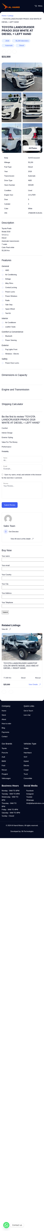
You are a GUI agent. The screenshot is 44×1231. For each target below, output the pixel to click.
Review (5, 483)
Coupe (26, 770)
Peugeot (5, 774)
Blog (3, 728)
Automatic (9, 45)
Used (30, 190)
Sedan (26, 748)
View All (5, 629)
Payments (5, 732)
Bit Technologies (28, 831)
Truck (26, 774)
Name (5, 458)
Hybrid (26, 761)
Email (5, 466)
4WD (30, 180)
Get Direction (14, 532)
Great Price (9, 637)
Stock (4, 715)
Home (4, 16)
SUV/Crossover (34, 158)
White (30, 208)
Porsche (5, 753)
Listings (10, 16)
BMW (4, 761)
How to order (6, 723)
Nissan (4, 770)
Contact (4, 736)
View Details (33, 684)
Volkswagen (6, 778)
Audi (3, 757)
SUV (25, 757)
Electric (26, 765)
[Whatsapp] (6, 1225)
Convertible (28, 778)
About (4, 719)
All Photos (33, 148)
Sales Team (9, 526)
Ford (3, 765)
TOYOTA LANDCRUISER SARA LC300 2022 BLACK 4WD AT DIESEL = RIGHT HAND (21, 665)
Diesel (21, 45)
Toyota (4, 748)
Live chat (27, 715)
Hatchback (28, 753)
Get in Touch (28, 711)
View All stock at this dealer (21, 539)
